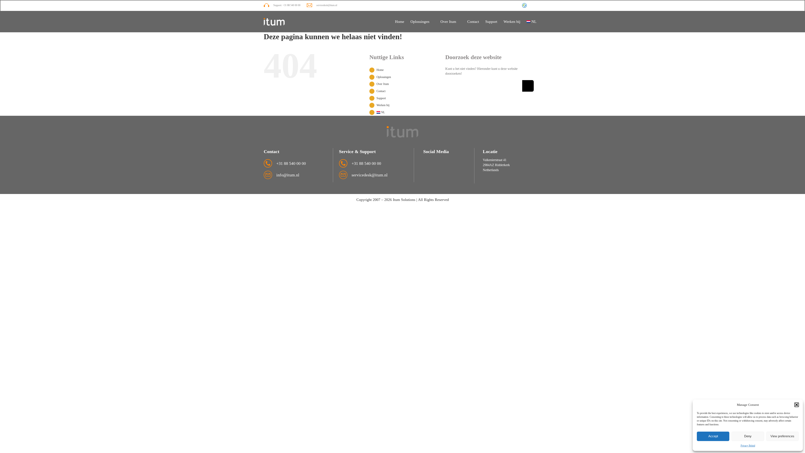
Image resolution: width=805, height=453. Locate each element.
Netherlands (491, 170)
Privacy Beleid (748, 445)
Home (380, 70)
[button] (797, 405)
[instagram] (532, 5)
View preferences (782, 436)
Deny (748, 436)
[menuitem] (534, 21)
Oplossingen (384, 77)
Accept (713, 436)
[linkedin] (539, 5)
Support (381, 98)
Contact (381, 91)
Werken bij (383, 105)
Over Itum (383, 84)
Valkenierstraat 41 (494, 160)
